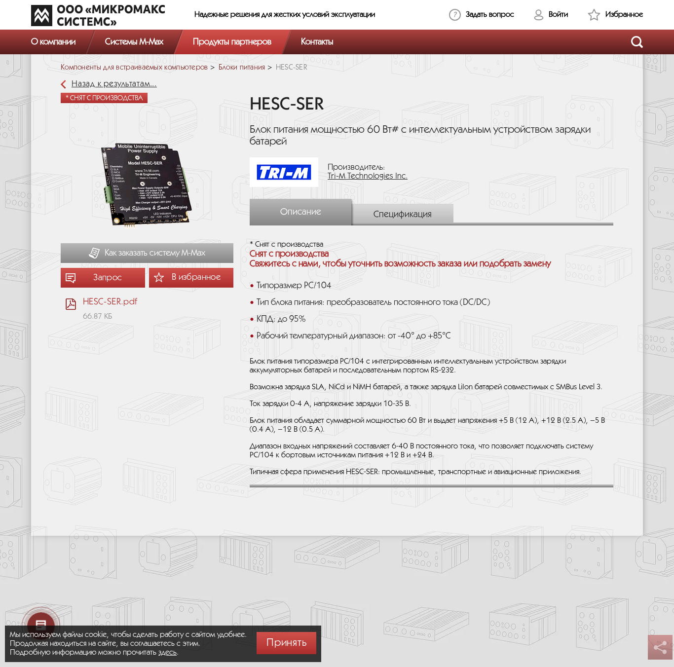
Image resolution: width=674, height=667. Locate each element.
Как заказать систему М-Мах (155, 253)
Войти (558, 14)
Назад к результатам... (114, 84)
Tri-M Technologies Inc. (368, 176)
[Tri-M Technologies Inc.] (288, 172)
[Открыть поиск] (637, 42)
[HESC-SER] (147, 186)
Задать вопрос (490, 14)
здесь (167, 652)
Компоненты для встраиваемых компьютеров (134, 67)
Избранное (624, 14)
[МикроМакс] (98, 15)
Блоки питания (242, 67)
